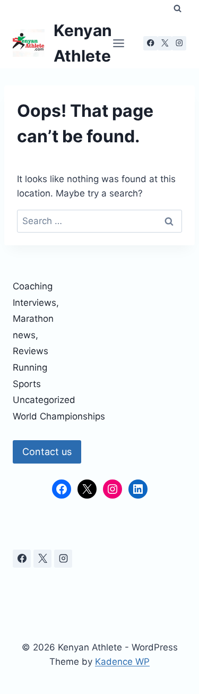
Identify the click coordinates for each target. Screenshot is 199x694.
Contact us (47, 451)
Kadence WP (122, 661)
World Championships (59, 416)
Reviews (30, 351)
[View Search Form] (177, 9)
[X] (165, 43)
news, (25, 335)
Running (30, 367)
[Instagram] (179, 43)
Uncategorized (44, 400)
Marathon (33, 318)
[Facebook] (150, 43)
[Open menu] (118, 43)
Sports (27, 384)
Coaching (33, 286)
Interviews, (36, 302)
